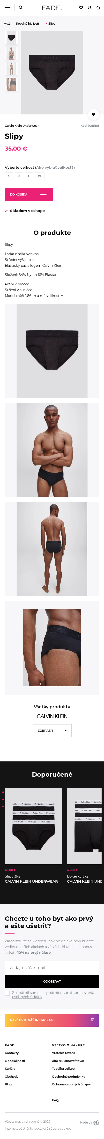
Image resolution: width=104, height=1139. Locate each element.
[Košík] (98, 8)
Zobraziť (45, 730)
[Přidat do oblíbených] (93, 114)
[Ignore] (52, 999)
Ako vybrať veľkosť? (55, 167)
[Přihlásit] (89, 8)
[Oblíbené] (80, 8)
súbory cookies (60, 1128)
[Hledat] (20, 8)
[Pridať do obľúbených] (56, 794)
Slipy (51, 23)
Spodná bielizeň (27, 23)
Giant (95, 1122)
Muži (7, 23)
